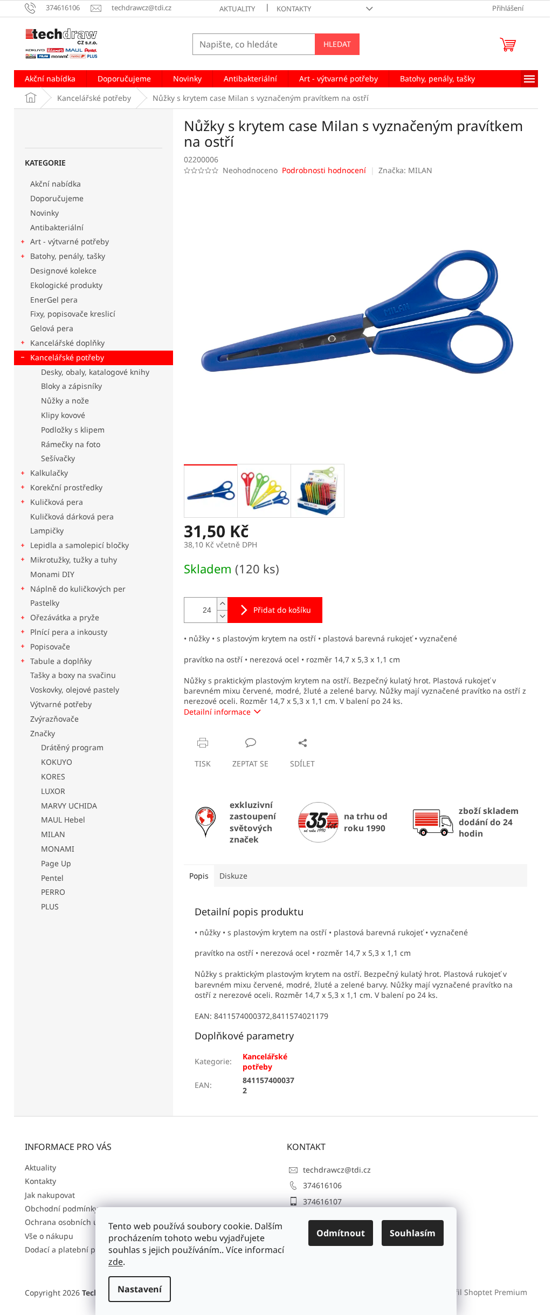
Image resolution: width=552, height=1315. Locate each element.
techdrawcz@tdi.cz (337, 1170)
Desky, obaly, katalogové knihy (95, 372)
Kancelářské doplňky (67, 343)
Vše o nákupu (49, 1236)
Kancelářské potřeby (67, 357)
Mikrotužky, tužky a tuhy (73, 559)
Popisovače (50, 646)
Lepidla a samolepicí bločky (79, 545)
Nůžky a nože (65, 400)
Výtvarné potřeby (61, 704)
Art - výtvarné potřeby (69, 241)
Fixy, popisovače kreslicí (72, 314)
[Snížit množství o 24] (222, 616)
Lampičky (47, 530)
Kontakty (294, 8)
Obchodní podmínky (61, 1208)
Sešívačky (58, 458)
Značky (42, 733)
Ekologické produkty (66, 285)
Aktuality (237, 8)
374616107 (322, 1201)
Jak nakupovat (50, 1195)
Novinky (44, 213)
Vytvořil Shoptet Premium (481, 1292)
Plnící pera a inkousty (68, 632)
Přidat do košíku (282, 610)
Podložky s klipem (73, 429)
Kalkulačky (49, 473)
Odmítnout (340, 1233)
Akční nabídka (55, 184)
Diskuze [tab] (233, 876)
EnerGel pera (54, 299)
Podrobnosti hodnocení (324, 170)
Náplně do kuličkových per (78, 589)
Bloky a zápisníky (71, 386)
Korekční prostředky (66, 487)
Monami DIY (52, 574)
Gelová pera (51, 328)
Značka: (405, 170)
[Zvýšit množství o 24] (222, 604)
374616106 (322, 1185)
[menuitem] (50, 78)
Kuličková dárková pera (72, 516)
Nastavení (140, 1289)
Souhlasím (413, 1233)
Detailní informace (217, 712)
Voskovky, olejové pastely (74, 689)
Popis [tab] (199, 876)
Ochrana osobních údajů (69, 1222)
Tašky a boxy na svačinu (73, 675)
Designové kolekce (63, 270)
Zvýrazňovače (55, 719)
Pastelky (44, 603)
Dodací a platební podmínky (75, 1249)
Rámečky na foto (70, 444)
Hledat (337, 44)
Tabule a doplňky (61, 661)
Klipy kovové (63, 415)
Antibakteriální (57, 227)
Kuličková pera (56, 502)
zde (115, 1262)
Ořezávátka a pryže (64, 617)
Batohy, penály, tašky (67, 256)
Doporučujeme (57, 198)
